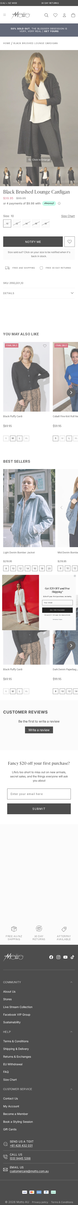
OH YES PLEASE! (57, 610)
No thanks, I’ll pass (57, 619)
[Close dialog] (75, 576)
